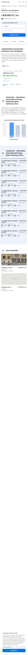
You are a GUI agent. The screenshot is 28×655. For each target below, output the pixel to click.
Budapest (15, 6)
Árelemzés (13, 41)
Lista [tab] (8, 66)
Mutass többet (14, 139)
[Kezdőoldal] (5, 1)
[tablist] (5, 66)
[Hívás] (23, 1)
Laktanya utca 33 (6, 267)
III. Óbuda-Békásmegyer (23, 6)
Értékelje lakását (14, 35)
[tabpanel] (14, 78)
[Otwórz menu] (26, 2)
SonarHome (3, 6)
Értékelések (21, 41)
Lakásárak (9, 6)
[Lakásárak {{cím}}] (14, 259)
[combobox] (13, 26)
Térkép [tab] (3, 66)
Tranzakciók (5, 41)
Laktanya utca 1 (8, 73)
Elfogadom (14, 650)
